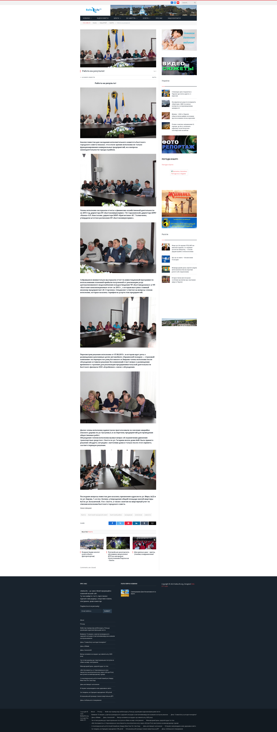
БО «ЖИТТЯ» (131, 18)
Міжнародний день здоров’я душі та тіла (94, 666)
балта (83, 515)
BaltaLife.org (84, 716)
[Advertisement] (179, 300)
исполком (138, 515)
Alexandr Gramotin (88, 77)
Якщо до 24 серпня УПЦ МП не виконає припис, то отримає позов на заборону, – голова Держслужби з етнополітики (183, 248)
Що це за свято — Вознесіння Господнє (182, 259)
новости (148, 515)
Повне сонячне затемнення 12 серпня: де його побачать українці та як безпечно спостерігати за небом (183, 127)
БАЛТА (154, 77)
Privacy (82, 624)
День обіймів (84, 646)
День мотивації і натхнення (89, 684)
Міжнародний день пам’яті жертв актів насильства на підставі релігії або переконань (184, 270)
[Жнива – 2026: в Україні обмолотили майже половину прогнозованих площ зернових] (166, 115)
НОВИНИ (86, 18)
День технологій (86, 650)
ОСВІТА (145, 18)
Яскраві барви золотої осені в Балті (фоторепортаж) (91, 554)
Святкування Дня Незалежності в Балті (143, 593)
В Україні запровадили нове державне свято (95, 688)
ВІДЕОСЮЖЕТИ (102, 18)
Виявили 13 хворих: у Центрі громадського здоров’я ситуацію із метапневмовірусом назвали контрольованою (97, 636)
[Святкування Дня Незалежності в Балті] (125, 593)
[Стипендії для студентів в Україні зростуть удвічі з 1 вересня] (166, 93)
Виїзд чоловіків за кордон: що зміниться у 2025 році (135, 717)
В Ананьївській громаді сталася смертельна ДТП (96, 696)
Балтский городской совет (97, 515)
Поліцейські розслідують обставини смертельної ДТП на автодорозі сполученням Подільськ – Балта (118, 556)
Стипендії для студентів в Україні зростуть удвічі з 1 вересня (181, 94)
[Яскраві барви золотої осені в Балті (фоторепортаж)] (92, 543)
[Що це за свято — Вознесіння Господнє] (166, 259)
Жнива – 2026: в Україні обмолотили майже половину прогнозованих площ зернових (183, 116)
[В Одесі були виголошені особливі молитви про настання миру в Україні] (166, 279)
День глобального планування (90, 700)
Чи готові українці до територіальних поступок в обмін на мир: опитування (97, 661)
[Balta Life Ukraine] (94, 10)
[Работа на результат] (118, 48)
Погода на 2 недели (178, 174)
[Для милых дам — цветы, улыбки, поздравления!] (144, 543)
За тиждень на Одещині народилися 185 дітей (96, 692)
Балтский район (116, 515)
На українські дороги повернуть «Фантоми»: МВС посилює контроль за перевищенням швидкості (184, 105)
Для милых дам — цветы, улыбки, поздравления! (144, 553)
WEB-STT (83, 720)
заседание (128, 515)
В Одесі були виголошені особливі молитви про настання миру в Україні (184, 280)
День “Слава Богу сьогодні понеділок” (93, 642)
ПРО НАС (159, 18)
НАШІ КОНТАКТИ (174, 18)
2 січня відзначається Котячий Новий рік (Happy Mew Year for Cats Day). (115, 726)
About (82, 620)
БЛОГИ (116, 18)
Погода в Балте (167, 165)
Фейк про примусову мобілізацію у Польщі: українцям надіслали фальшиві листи (95, 629)
